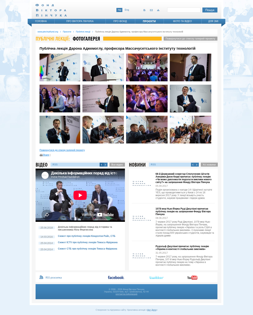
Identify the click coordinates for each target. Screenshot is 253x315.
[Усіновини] (208, 165)
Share (46, 155)
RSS (55, 164)
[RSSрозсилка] (54, 277)
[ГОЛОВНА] (41, 21)
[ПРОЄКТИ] (149, 21)
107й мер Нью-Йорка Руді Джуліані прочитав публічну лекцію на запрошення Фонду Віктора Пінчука (183, 211)
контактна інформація (126, 294)
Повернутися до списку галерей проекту (62, 150)
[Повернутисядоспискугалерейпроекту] (189, 39)
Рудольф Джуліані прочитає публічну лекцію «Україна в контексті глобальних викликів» (182, 247)
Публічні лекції (83, 31)
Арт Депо (151, 310)
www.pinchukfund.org (48, 31)
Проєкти (67, 31)
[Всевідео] (116, 165)
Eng (127, 10)
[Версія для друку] (41, 155)
